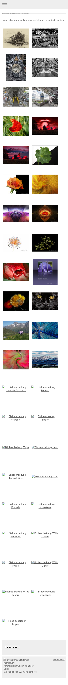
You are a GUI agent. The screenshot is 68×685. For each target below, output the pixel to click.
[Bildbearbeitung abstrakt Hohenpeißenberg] (45, 359)
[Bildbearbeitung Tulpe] (16, 272)
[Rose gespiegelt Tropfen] (15, 622)
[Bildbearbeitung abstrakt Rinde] (15, 476)
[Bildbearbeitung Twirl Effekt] (45, 184)
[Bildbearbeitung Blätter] (45, 243)
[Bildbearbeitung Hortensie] (15, 535)
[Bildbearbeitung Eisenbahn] (16, 38)
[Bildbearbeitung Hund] (45, 447)
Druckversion (13, 660)
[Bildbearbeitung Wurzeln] (15, 418)
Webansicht (59, 659)
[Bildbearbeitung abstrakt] (45, 330)
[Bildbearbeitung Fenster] (45, 389)
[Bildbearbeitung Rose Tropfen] (16, 184)
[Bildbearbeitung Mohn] (16, 126)
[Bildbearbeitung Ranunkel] (16, 301)
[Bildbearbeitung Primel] (15, 564)
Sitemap (25, 660)
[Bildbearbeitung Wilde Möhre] (45, 535)
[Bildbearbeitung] (45, 272)
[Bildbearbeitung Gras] (45, 476)
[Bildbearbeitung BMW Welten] (45, 97)
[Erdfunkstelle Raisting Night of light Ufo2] (16, 155)
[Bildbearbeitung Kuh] (16, 330)
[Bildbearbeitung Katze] (45, 301)
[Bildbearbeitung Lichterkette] (45, 505)
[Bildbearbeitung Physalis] (15, 505)
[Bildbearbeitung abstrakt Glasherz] (15, 389)
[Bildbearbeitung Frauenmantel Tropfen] (45, 155)
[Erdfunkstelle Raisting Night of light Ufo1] (45, 126)
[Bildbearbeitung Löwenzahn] (16, 243)
